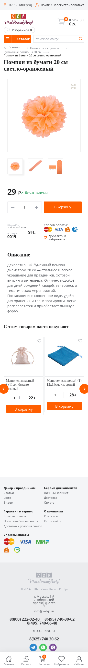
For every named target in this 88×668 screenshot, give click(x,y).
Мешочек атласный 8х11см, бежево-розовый (20, 384)
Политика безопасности (21, 521)
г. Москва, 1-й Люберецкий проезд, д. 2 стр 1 (44, 601)
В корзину (62, 207)
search (80, 39)
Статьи (9, 492)
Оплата (49, 502)
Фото (7, 497)
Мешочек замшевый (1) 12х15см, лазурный (64, 382)
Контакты (51, 516)
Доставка (50, 497)
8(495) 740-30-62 (59, 619)
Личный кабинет (56, 492)
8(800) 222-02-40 (25, 619)
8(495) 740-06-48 (42, 623)
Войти (45, 5)
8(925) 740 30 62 (44, 639)
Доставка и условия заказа (23, 526)
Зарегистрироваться (68, 5)
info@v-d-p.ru (44, 611)
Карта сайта (52, 521)
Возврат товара (15, 516)
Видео (8, 502)
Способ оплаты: (56, 225)
